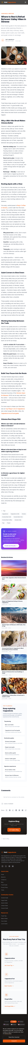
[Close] (25, 514)
